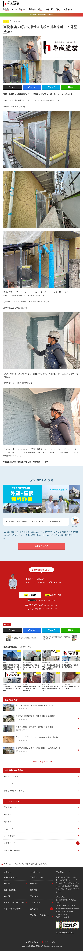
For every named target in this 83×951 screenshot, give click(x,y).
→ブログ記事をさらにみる (41, 762)
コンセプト (8, 784)
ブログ (6, 21)
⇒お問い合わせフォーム (65, 932)
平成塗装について (11, 807)
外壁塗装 (7, 883)
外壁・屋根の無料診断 (12, 909)
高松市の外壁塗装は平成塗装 (38, 946)
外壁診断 (30, 595)
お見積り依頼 (53, 595)
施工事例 (7, 822)
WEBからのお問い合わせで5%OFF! (41, 14)
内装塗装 (7, 896)
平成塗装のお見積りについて (16, 850)
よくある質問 (9, 836)
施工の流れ (8, 815)
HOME (5, 864)
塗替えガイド (9, 843)
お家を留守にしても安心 (14, 791)
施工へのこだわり (11, 776)
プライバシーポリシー (51, 942)
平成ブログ (8, 829)
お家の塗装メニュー (11, 877)
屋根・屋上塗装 (10, 890)
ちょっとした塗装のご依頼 (14, 902)
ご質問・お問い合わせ (33, 942)
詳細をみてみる (41, 546)
